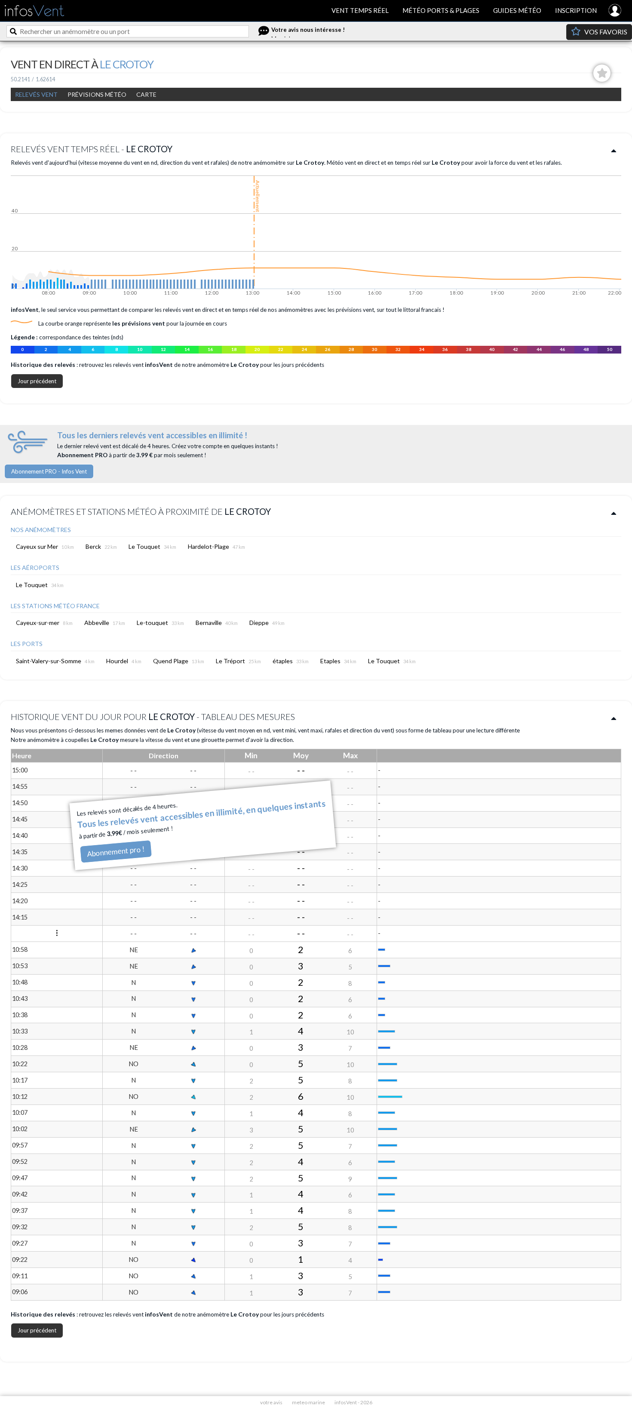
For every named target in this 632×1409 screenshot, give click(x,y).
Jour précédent (37, 381)
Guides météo (517, 10)
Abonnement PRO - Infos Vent (49, 471)
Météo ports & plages (440, 10)
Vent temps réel (360, 10)
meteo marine (308, 1402)
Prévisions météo (96, 94)
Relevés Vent (36, 94)
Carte (146, 94)
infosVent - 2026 (353, 1402)
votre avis (271, 1402)
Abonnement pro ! (116, 851)
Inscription (576, 10)
